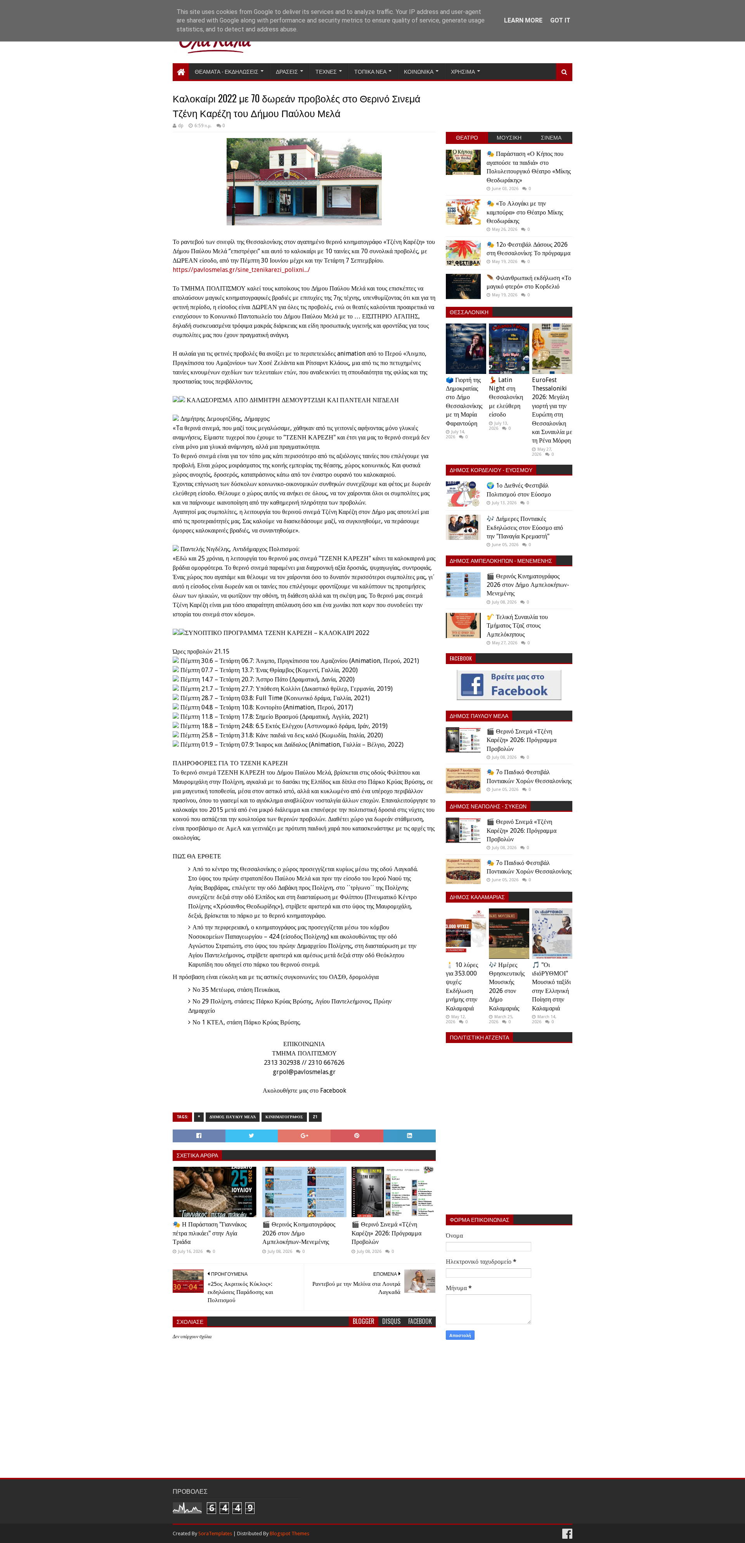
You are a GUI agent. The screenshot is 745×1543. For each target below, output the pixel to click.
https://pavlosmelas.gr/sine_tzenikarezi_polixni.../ (241, 269)
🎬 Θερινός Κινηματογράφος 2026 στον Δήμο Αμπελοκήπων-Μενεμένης (298, 1233)
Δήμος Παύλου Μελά (233, 1117)
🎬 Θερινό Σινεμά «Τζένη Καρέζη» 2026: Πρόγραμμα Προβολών (386, 1233)
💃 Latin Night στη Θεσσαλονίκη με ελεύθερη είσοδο (506, 397)
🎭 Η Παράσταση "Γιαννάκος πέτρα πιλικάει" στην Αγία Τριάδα (209, 1233)
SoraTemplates (215, 1533)
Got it (560, 20)
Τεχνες (326, 71)
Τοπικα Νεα (370, 71)
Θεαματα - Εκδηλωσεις (226, 71)
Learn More (523, 20)
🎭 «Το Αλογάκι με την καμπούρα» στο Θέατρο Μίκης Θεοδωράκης (525, 212)
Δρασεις (287, 71)
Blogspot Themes (289, 1533)
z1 (315, 1117)
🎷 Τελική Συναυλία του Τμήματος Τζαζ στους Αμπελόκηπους (517, 625)
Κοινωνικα (418, 71)
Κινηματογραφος (284, 1117)
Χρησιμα (463, 71)
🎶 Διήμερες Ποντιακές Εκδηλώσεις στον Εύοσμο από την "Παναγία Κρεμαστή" (525, 527)
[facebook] (566, 1534)
